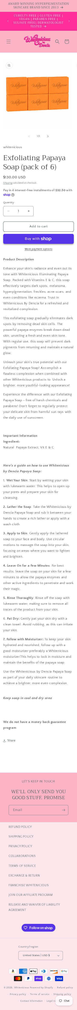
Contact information (31, 1001)
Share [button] (11, 740)
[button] (8, 41)
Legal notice (54, 1001)
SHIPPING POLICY (21, 836)
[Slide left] (29, 136)
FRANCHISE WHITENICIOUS (29, 885)
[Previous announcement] (8, 21)
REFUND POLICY (20, 827)
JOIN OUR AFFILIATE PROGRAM (31, 895)
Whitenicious (22, 987)
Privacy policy (18, 994)
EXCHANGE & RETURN (24, 875)
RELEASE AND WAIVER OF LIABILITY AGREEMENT (34, 907)
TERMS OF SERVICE (22, 866)
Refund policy (65, 987)
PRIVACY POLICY (20, 846)
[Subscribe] (63, 810)
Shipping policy (62, 994)
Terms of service (39, 994)
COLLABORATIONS (22, 856)
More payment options (38, 249)
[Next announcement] (69, 21)
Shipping (7, 183)
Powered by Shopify (41, 987)
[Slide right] (48, 136)
